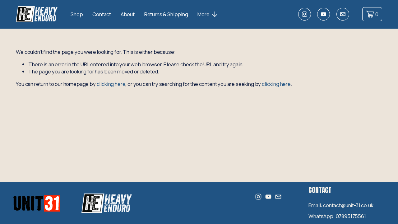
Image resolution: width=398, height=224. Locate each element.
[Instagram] (304, 14)
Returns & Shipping (166, 14)
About (128, 14)
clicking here (111, 83)
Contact (101, 14)
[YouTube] (323, 14)
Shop (77, 14)
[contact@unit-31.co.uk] (342, 14)
